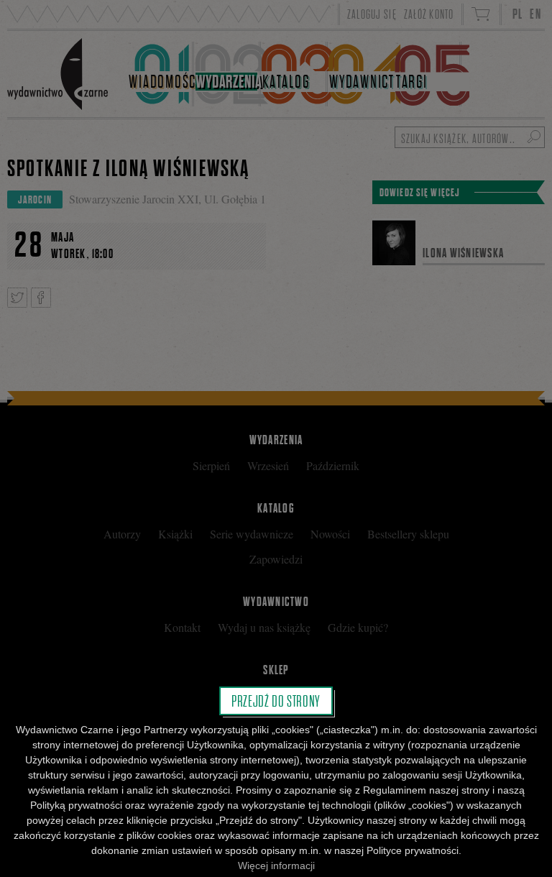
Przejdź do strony (276, 701)
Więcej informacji (276, 865)
